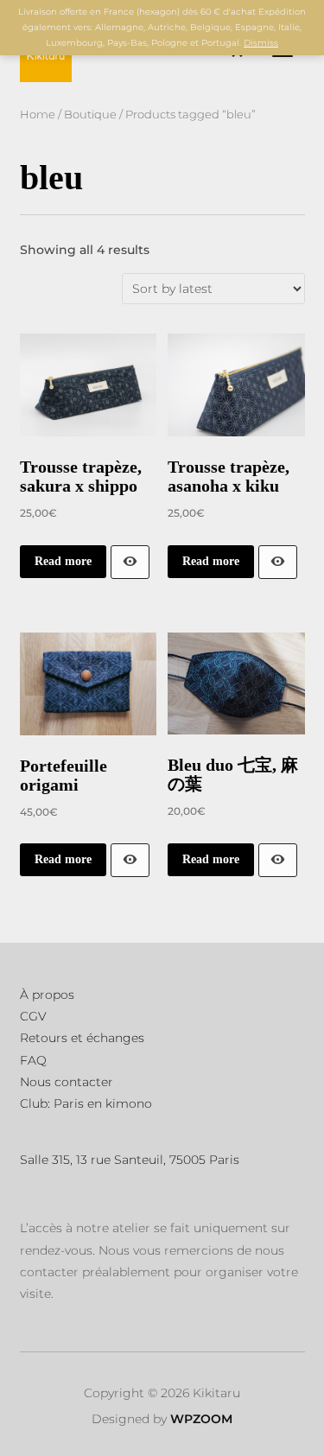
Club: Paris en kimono (86, 1103)
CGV (33, 1016)
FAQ (33, 1060)
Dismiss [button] (261, 42)
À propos (47, 994)
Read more (63, 561)
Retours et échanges (82, 1038)
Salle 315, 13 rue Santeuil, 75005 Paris (129, 1159)
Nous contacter (66, 1082)
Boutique (90, 114)
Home (37, 114)
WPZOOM (201, 1419)
